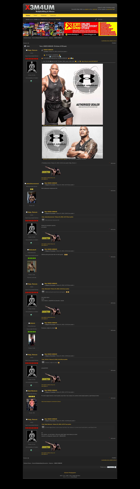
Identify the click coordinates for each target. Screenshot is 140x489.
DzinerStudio (74, 477)
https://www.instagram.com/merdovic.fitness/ (51, 401)
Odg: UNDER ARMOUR (50, 183)
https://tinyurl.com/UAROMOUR (90, 61)
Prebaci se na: (103, 467)
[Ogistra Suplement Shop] (31, 81)
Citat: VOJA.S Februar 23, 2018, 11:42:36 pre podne (54, 359)
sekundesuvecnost (32, 183)
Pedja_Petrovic (32, 50)
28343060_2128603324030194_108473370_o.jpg (54, 159)
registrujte (94, 9)
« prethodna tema (105, 40)
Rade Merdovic (32, 391)
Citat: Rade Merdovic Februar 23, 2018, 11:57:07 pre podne (56, 424)
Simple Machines (76, 475)
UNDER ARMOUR (48, 49)
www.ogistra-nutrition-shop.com (48, 177)
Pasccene (58, 19)
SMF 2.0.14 (62, 475)
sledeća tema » (113, 40)
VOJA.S (32, 323)
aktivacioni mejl (110, 9)
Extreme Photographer (70, 472)
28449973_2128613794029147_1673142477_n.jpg (54, 125)
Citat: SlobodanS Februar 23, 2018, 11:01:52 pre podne (55, 288)
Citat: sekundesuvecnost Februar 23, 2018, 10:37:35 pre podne (57, 217)
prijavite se (87, 9)
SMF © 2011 (69, 475)
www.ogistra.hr (44, 179)
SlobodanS (32, 250)
